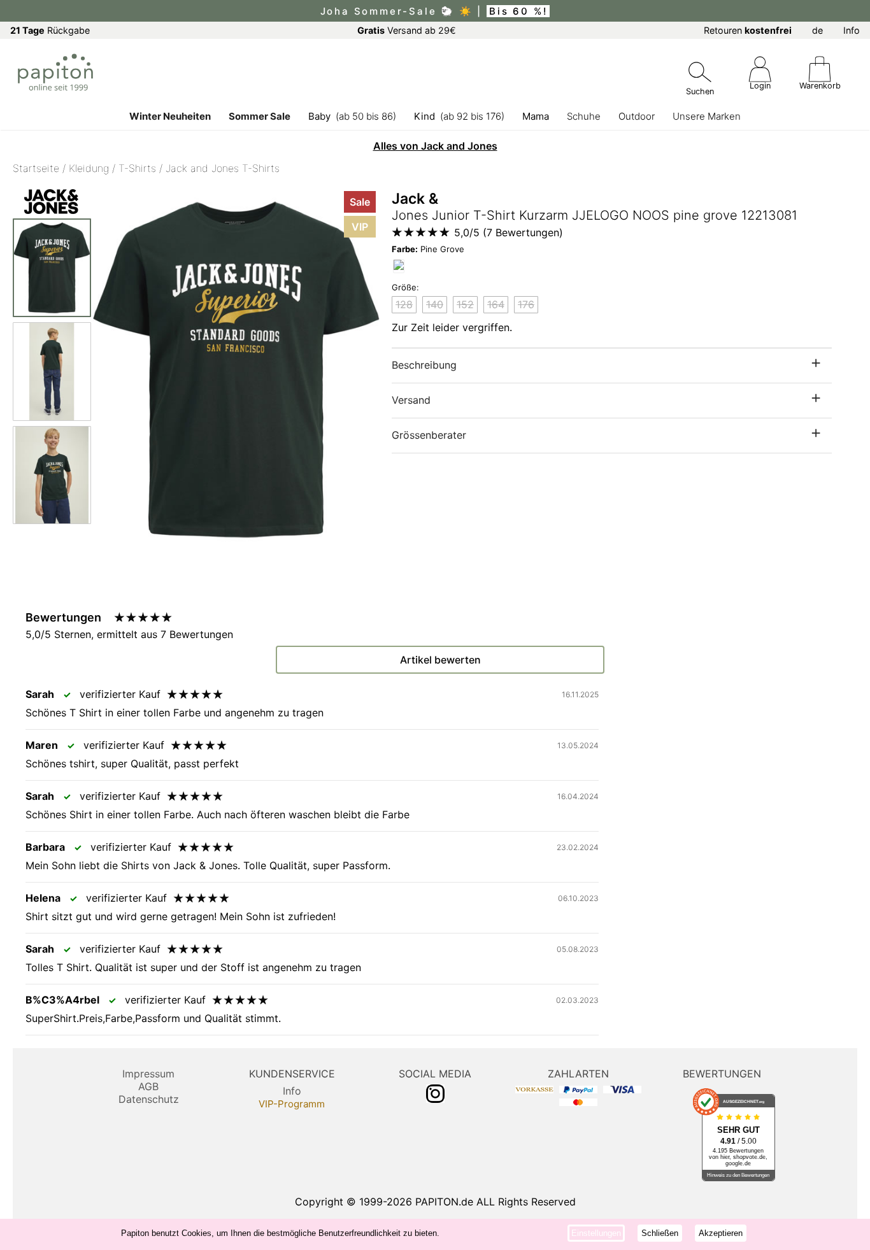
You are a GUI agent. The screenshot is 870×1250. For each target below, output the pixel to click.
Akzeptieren (721, 1233)
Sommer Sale (259, 116)
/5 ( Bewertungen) (508, 232)
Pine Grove (428, 249)
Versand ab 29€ (406, 30)
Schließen (659, 1233)
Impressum (148, 1073)
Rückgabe (50, 30)
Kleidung (89, 168)
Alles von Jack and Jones (435, 145)
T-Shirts (137, 168)
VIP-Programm (292, 1104)
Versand (411, 400)
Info (851, 30)
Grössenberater (429, 435)
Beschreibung (424, 365)
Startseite (36, 168)
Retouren (748, 30)
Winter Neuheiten (170, 116)
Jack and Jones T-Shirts (223, 168)
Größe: (405, 287)
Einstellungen (596, 1233)
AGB (148, 1086)
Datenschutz (148, 1099)
